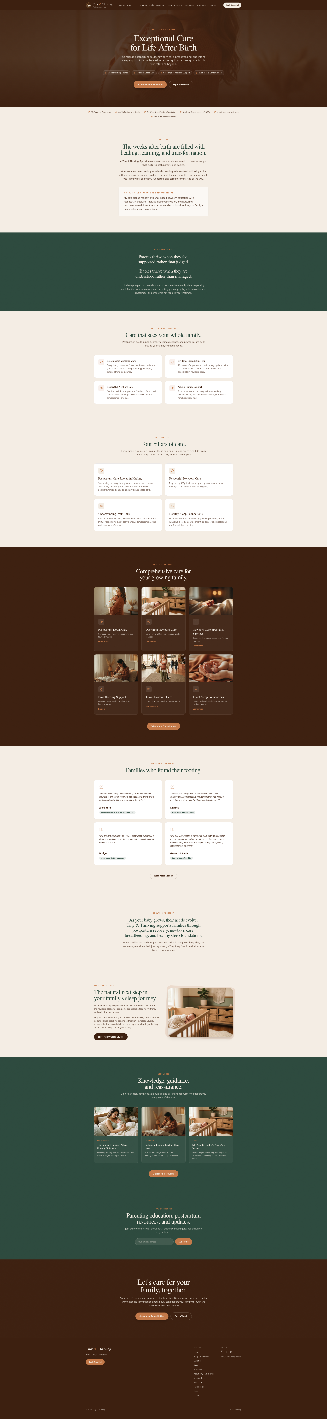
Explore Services (181, 84)
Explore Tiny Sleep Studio (111, 1036)
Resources (189, 5)
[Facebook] (226, 1352)
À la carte (178, 5)
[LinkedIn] (231, 1352)
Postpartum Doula (146, 5)
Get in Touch (181, 1316)
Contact (213, 5)
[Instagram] (222, 1352)
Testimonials (201, 5)
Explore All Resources (163, 1173)
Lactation (160, 5)
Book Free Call (232, 5)
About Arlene (199, 1378)
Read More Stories (163, 875)
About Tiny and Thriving (204, 1374)
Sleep (169, 5)
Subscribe (184, 1241)
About (130, 5)
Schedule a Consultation (150, 84)
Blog (196, 1391)
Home (122, 5)
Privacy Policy (235, 1409)
